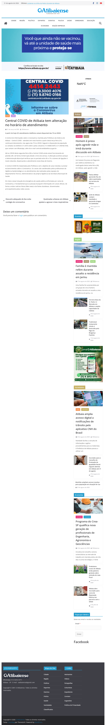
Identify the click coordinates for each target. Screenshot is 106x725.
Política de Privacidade (72, 705)
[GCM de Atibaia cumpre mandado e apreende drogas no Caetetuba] (80, 201)
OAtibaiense (25, 129)
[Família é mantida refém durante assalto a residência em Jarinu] (88, 250)
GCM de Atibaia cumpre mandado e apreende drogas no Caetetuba (95, 199)
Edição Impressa (58, 26)
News (7, 116)
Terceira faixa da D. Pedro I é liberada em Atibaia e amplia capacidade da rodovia (95, 305)
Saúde (69, 21)
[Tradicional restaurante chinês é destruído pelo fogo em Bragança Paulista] (80, 331)
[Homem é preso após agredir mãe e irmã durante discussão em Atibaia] (88, 125)
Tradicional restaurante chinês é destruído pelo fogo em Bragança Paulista (94, 328)
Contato (67, 696)
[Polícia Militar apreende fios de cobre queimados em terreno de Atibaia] (80, 181)
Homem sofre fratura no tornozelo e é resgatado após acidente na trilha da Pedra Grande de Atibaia (46, 4)
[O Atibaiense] (5, 23)
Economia (45, 26)
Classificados (48, 709)
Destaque (79, 136)
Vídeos (66, 679)
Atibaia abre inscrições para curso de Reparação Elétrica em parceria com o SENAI (94, 595)
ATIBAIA (88, 83)
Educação (91, 21)
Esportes (41, 21)
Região (22, 21)
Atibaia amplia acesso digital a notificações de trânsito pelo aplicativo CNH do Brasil (86, 423)
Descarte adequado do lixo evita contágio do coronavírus (18, 200)
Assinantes (68, 674)
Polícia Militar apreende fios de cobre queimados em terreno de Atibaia (95, 179)
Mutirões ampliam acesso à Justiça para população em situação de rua (87, 483)
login (21, 215)
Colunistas (68, 688)
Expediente (68, 692)
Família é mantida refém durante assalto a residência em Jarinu (87, 271)
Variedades (79, 21)
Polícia (61, 21)
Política (31, 21)
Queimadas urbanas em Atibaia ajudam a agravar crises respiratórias (53, 200)
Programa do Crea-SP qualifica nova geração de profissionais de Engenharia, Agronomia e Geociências (87, 533)
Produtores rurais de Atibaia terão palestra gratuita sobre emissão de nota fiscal (95, 571)
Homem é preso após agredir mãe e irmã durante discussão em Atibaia (88, 146)
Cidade (13, 21)
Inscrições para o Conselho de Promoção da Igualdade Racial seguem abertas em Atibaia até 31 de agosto (95, 464)
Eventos (51, 21)
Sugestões (68, 701)
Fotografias (68, 683)
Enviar (79, 634)
